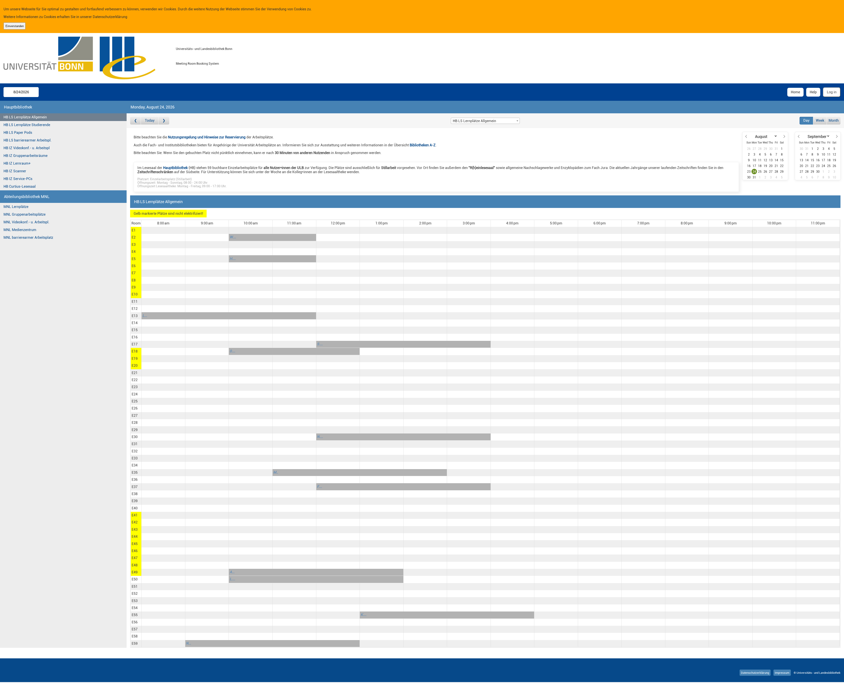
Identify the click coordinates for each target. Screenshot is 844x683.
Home (795, 92)
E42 (135, 522)
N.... (320, 437)
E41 (135, 515)
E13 (135, 316)
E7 (134, 273)
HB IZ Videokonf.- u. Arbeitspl (27, 148)
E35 (135, 472)
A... (232, 572)
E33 (135, 458)
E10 (135, 294)
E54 (135, 608)
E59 (135, 643)
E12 (135, 309)
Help (813, 92)
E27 (135, 415)
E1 (134, 230)
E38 (135, 494)
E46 (135, 551)
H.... (233, 259)
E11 (135, 301)
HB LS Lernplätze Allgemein (25, 117)
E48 (135, 565)
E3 (134, 244)
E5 (134, 259)
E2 (134, 237)
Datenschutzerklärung (110, 17)
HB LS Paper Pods (18, 132)
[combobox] (485, 121)
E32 (135, 451)
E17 (135, 344)
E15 (135, 330)
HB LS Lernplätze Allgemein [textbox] (474, 121)
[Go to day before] (135, 121)
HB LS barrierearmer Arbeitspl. (27, 140)
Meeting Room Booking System (197, 64)
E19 (135, 358)
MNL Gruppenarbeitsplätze (24, 214)
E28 (135, 422)
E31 (135, 444)
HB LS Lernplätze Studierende (27, 125)
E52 (135, 593)
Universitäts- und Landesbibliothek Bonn (204, 49)
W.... (233, 237)
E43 (135, 529)
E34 (135, 465)
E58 (135, 636)
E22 (135, 380)
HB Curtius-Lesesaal (20, 186)
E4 (134, 252)
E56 (135, 622)
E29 (135, 430)
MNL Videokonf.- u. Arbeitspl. (26, 222)
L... (144, 316)
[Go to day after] (163, 121)
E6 (134, 266)
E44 (135, 536)
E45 (135, 544)
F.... (319, 487)
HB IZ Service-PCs (18, 179)
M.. (275, 472)
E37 (135, 487)
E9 (134, 287)
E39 (135, 501)
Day (806, 120)
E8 (134, 280)
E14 (135, 323)
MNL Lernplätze (16, 207)
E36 (135, 479)
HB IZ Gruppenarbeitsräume (25, 156)
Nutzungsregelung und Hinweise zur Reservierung (207, 137)
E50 (135, 579)
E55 (135, 615)
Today (150, 120)
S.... (320, 344)
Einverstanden (14, 26)
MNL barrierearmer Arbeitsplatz (28, 237)
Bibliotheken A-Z (423, 145)
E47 (135, 558)
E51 (135, 586)
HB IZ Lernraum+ (17, 163)
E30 (135, 437)
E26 (135, 408)
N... (188, 643)
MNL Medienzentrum (20, 230)
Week (820, 120)
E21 (135, 373)
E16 (135, 337)
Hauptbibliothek (175, 168)
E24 (135, 394)
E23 (135, 387)
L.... (232, 579)
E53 (135, 601)
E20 (135, 366)
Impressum (782, 672)
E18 (135, 351)
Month (834, 120)
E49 (135, 572)
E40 (135, 508)
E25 (135, 401)
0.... (232, 351)
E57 (135, 629)
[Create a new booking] (163, 230)
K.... (363, 615)
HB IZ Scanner (15, 171)
